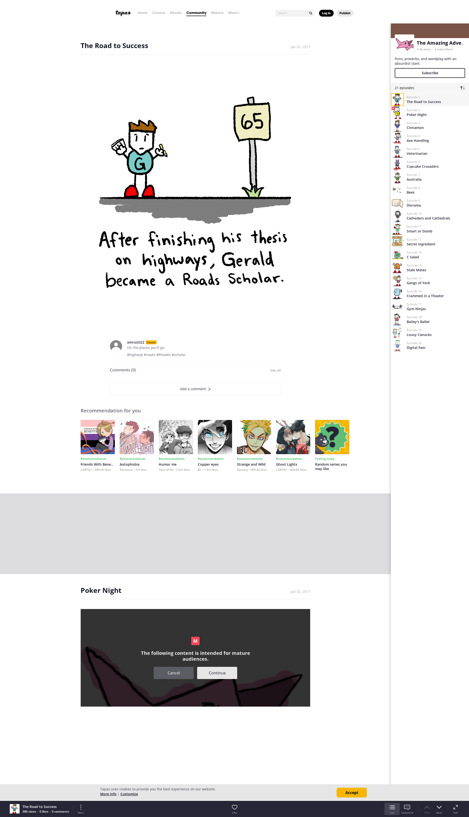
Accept (351, 792)
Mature (217, 12)
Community (196, 12)
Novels (175, 12)
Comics (158, 12)
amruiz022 (135, 342)
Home (142, 12)
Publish (345, 13)
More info (108, 794)
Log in (326, 13)
